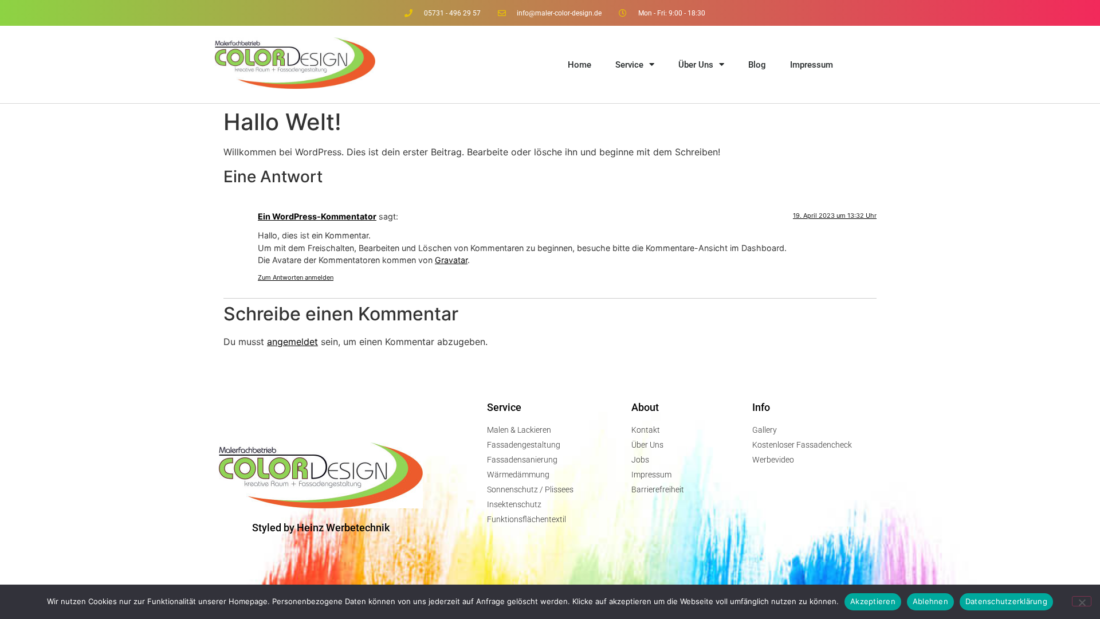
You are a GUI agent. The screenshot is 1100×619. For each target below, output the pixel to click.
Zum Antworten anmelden (295, 277)
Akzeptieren (872, 601)
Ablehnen (930, 601)
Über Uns (695, 65)
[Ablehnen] (1081, 601)
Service (629, 65)
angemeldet (292, 341)
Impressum (811, 65)
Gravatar (451, 260)
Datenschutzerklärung (1006, 601)
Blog (757, 65)
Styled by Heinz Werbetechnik (321, 528)
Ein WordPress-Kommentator (317, 216)
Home (579, 65)
